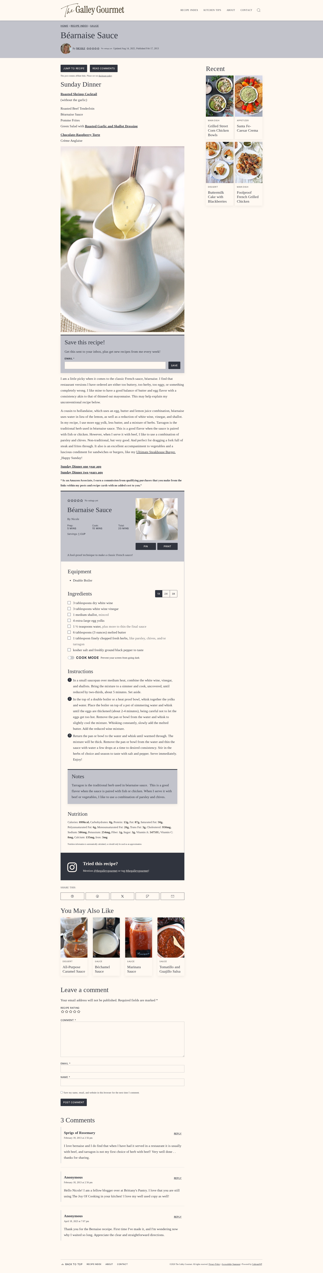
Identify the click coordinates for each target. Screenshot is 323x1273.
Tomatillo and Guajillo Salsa (170, 969)
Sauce (94, 25)
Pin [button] (146, 546)
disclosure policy (105, 76)
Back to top (74, 1264)
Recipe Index (189, 10)
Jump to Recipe (73, 68)
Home (64, 25)
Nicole (80, 48)
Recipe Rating (70, 1008)
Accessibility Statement (231, 1264)
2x (166, 593)
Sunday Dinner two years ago (82, 472)
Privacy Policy (214, 1264)
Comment (68, 1020)
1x (158, 593)
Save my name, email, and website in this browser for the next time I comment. (102, 1092)
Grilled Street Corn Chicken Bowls (218, 130)
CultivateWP (257, 1264)
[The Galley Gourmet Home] (92, 10)
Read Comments (104, 68)
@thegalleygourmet (105, 870)
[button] (87, 48)
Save (174, 365)
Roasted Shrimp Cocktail (79, 94)
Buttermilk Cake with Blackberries (217, 196)
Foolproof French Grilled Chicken (248, 196)
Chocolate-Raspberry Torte (80, 135)
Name (65, 1077)
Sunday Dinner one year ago (81, 466)
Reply (178, 1133)
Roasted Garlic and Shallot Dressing (111, 126)
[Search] (258, 10)
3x (173, 593)
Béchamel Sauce (102, 969)
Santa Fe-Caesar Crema (247, 128)
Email (70, 358)
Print (167, 546)
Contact (246, 10)
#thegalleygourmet (137, 870)
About (231, 10)
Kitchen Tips (212, 10)
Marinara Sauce (134, 969)
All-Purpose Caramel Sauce (74, 969)
